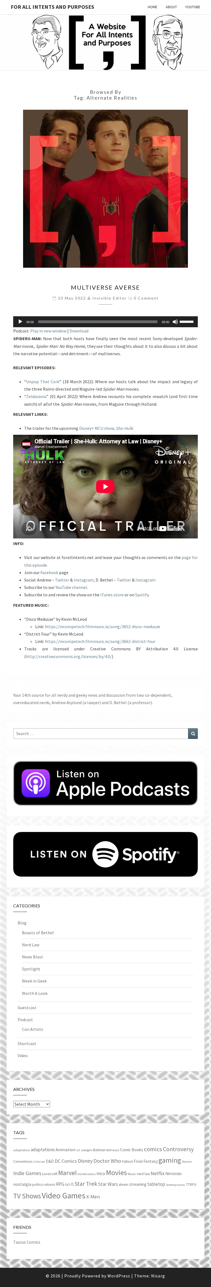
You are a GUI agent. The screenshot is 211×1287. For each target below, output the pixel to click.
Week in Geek (34, 981)
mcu (100, 1173)
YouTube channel (71, 587)
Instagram (84, 580)
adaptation (21, 1150)
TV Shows (27, 1196)
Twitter (62, 580)
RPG (60, 1184)
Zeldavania (36, 396)
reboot (49, 1184)
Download (79, 331)
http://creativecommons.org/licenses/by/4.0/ (69, 656)
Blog (22, 922)
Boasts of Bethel (38, 932)
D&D (50, 1161)
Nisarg (158, 1275)
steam (123, 1184)
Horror (187, 1161)
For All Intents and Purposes (52, 6)
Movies (116, 1172)
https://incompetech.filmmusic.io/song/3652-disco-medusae (102, 626)
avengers (86, 1150)
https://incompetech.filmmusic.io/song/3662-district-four (100, 641)
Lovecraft (49, 1173)
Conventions (22, 1161)
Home (152, 6)
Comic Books (131, 1149)
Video (23, 1055)
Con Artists (32, 1029)
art (78, 1150)
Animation (65, 1150)
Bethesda (112, 1150)
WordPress (118, 1275)
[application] (105, 321)
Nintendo (173, 1173)
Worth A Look (35, 993)
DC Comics (66, 1161)
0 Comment (146, 298)
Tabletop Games (175, 1185)
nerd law (143, 1174)
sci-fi (69, 1184)
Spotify (142, 594)
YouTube (192, 6)
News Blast (32, 956)
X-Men (93, 1196)
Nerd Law (30, 944)
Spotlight (31, 969)
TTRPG (191, 1184)
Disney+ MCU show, (106, 428)
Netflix (158, 1173)
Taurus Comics (26, 1242)
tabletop (156, 1184)
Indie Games (27, 1173)
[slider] (187, 321)
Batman (99, 1149)
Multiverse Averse (105, 287)
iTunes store (112, 594)
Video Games (63, 1195)
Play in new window (48, 331)
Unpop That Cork (42, 381)
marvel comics (86, 1174)
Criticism (39, 1162)
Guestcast (27, 1007)
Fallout (127, 1161)
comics (153, 1149)
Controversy (178, 1149)
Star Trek (85, 1183)
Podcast (25, 1019)
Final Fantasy (146, 1161)
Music (132, 1174)
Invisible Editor (109, 298)
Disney (85, 1161)
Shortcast (27, 1043)
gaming (170, 1160)
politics (37, 1184)
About (171, 6)
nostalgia (22, 1184)
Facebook (49, 572)
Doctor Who (107, 1160)
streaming (137, 1184)
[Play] (20, 321)
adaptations (43, 1150)
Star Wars (108, 1184)
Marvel (67, 1173)
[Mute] (175, 321)
